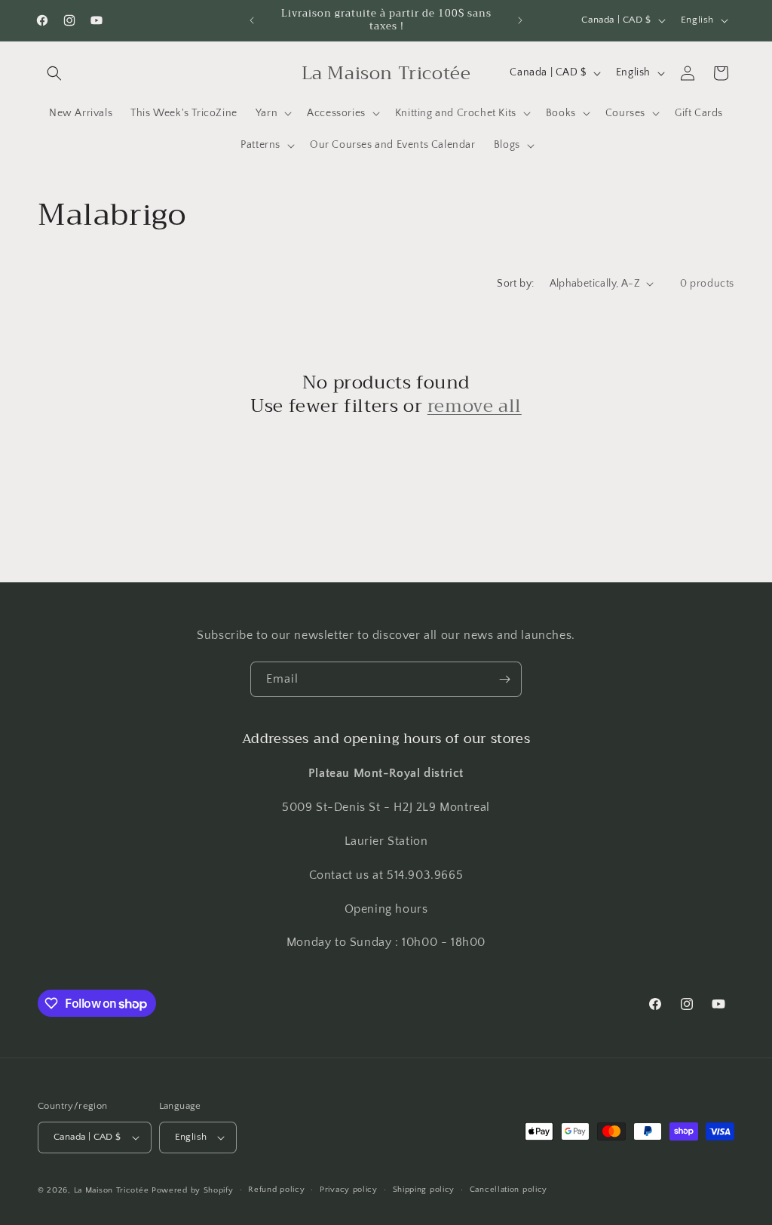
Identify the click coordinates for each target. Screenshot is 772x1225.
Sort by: (515, 284)
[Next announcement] (520, 20)
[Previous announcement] (251, 20)
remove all (474, 406)
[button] (54, 73)
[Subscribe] (504, 679)
